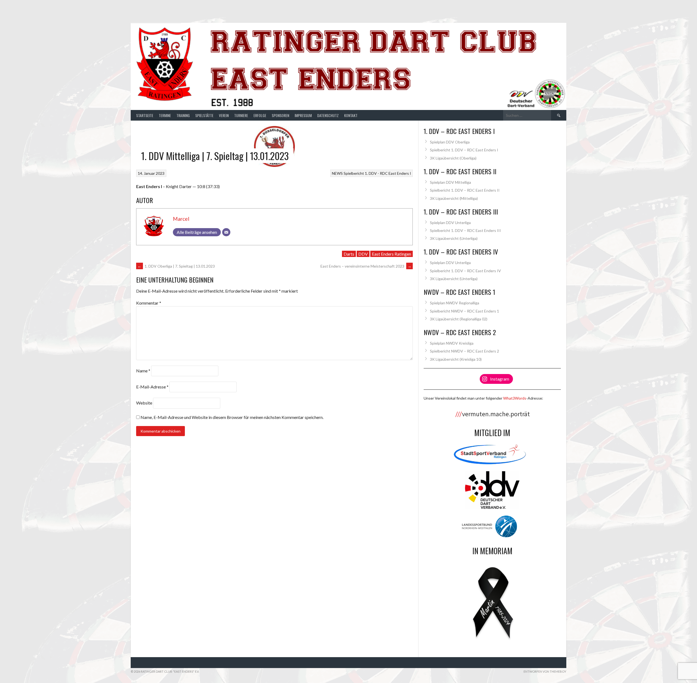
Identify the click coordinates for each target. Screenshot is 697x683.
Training (183, 115)
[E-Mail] (226, 232)
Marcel (181, 219)
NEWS (337, 173)
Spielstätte (204, 115)
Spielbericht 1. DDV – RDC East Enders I (464, 150)
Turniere (241, 115)
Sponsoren (280, 115)
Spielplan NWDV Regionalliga (454, 303)
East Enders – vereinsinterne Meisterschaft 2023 (365, 266)
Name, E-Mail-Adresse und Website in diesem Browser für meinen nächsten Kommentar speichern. (231, 417)
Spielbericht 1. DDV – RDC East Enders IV (465, 270)
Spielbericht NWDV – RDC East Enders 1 (464, 311)
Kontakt (350, 115)
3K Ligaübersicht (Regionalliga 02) (458, 319)
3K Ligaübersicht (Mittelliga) (454, 198)
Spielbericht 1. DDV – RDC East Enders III (465, 230)
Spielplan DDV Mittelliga (450, 182)
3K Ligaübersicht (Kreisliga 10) (456, 359)
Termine (165, 115)
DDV (363, 253)
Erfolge (259, 115)
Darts (349, 253)
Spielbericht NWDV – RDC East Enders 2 (464, 351)
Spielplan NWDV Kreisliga (451, 343)
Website (144, 402)
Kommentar (148, 302)
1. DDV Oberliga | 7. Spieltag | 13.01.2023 (176, 266)
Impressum (303, 115)
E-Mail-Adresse (152, 386)
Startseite (144, 115)
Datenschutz (328, 115)
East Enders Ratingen (391, 253)
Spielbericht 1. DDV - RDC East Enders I (377, 173)
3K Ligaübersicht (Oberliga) (453, 158)
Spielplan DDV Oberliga (450, 142)
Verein (224, 115)
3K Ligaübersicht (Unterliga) (454, 238)
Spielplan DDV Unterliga (450, 222)
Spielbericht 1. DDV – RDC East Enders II (465, 190)
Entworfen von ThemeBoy (545, 671)
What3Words (514, 398)
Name (143, 370)
